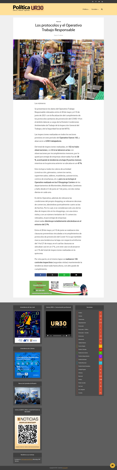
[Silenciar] (66, 333)
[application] (58, 321)
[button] (58, 322)
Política (85, 9)
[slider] (57, 333)
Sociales (94, 9)
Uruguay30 (65, 465)
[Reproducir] (48, 333)
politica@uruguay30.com (27, 457)
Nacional (58, 21)
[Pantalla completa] (69, 333)
